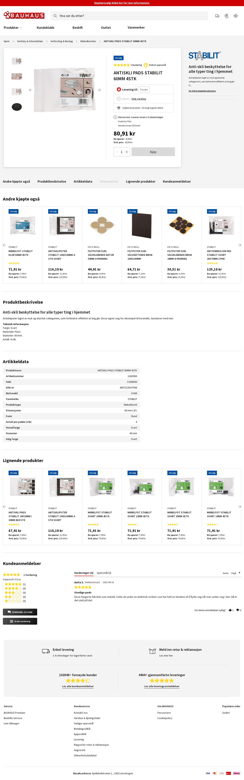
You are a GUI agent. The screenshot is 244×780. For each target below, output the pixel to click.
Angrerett (79, 750)
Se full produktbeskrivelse (202, 90)
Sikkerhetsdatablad (85, 755)
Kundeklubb (45, 27)
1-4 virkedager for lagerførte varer (72, 655)
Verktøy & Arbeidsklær (30, 41)
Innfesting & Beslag (62, 41)
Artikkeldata (83, 181)
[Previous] (30, 90)
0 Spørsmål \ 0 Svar (12, 579)
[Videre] (99, 90)
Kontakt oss (81, 712)
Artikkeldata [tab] (16, 361)
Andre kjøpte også (16, 181)
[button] (20, 612)
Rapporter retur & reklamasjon (91, 744)
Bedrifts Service (13, 718)
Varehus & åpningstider (87, 718)
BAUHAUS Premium (14, 712)
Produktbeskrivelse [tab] (23, 302)
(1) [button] (24, 584)
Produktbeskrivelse (52, 181)
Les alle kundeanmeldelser (78, 686)
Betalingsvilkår (82, 728)
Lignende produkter (140, 181)
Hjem (7, 41)
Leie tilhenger (11, 723)
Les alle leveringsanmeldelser (161, 686)
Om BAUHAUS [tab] (165, 706)
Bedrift (78, 27)
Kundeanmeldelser (177, 181)
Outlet (106, 27)
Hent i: (126, 99)
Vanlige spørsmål (83, 723)
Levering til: (130, 89)
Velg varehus (139, 98)
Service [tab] (8, 706)
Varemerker (136, 27)
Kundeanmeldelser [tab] (22, 563)
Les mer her (166, 655)
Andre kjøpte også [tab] (21, 199)
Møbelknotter (88, 41)
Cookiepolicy (164, 718)
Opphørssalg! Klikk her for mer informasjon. (122, 3)
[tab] (83, 573)
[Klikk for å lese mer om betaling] (222, 773)
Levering (79, 739)
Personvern (164, 712)
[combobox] (129, 15)
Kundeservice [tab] (82, 706)
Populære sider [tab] (231, 706)
